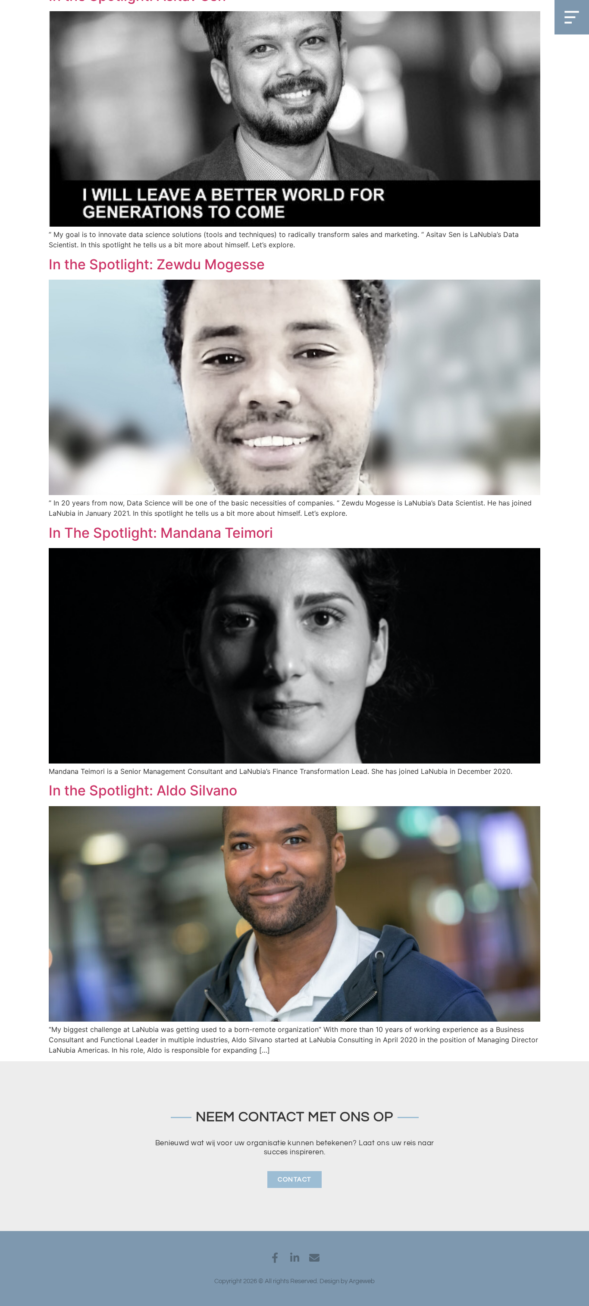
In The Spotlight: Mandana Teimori (161, 532)
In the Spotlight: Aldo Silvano (143, 790)
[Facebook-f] (274, 1258)
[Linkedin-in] (294, 1258)
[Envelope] (314, 1258)
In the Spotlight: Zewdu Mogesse (157, 264)
